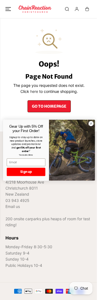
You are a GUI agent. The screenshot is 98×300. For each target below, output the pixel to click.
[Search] (67, 9)
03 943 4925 (17, 200)
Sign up (26, 172)
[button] (8, 9)
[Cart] (87, 9)
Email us (12, 206)
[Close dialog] (91, 123)
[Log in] (77, 9)
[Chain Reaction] (35, 9)
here (34, 91)
